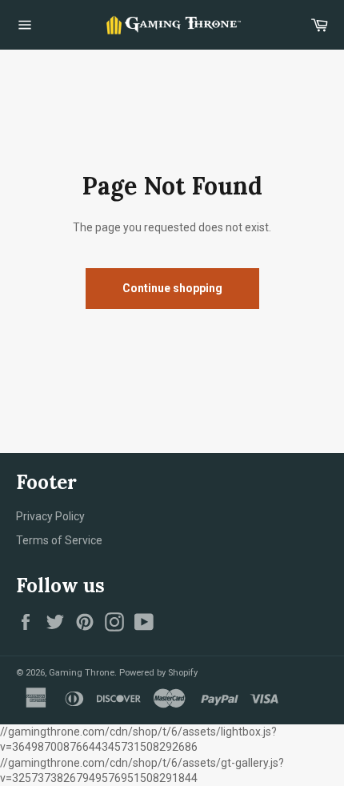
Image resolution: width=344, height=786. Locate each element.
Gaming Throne (81, 673)
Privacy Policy (50, 516)
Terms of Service (59, 540)
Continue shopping (172, 288)
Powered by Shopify (158, 673)
